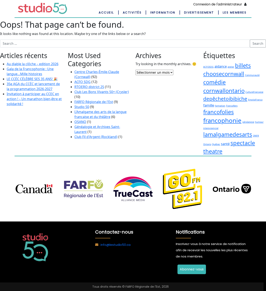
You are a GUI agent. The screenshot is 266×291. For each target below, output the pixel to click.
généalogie (248, 122)
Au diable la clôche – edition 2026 (32, 64)
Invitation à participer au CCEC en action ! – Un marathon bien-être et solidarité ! (34, 99)
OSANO (80, 121)
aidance (220, 66)
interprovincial (210, 128)
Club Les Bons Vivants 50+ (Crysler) (101, 92)
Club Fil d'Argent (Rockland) (95, 136)
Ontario (207, 144)
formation (220, 105)
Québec (216, 144)
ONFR (256, 135)
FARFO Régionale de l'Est (93, 101)
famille (208, 105)
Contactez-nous (114, 232)
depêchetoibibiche (225, 98)
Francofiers (232, 105)
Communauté (252, 75)
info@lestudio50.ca (116, 244)
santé (225, 143)
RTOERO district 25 (89, 87)
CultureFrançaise (254, 92)
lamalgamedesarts (227, 134)
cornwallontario (224, 91)
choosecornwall (223, 74)
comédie (214, 82)
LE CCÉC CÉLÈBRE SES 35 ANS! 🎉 (32, 79)
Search (257, 43)
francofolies (218, 112)
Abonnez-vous (192, 269)
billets (243, 65)
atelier (231, 66)
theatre (212, 151)
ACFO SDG (82, 82)
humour (259, 122)
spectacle (242, 143)
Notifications (190, 232)
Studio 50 (81, 106)
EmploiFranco (255, 99)
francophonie (222, 120)
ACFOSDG (208, 66)
